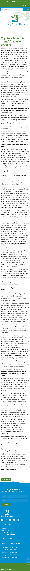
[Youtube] (10, 520)
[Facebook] (2, 520)
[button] (28, 9)
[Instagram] (6, 520)
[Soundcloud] (18, 520)
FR (28, 5)
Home (2, 34)
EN (25, 5)
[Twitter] (14, 520)
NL (23, 5)
